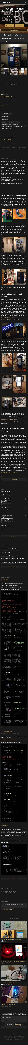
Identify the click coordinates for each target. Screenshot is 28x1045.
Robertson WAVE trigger (7, 126)
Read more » (4, 476)
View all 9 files (14, 536)
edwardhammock (7, 1006)
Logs (6, 41)
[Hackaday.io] (6, 2)
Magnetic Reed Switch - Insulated (9, 472)
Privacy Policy (14, 1037)
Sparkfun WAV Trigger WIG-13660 (9, 419)
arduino (17, 122)
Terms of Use (7, 1037)
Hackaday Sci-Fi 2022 (6, 128)
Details (10, 38)
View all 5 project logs (14, 879)
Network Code (4, 579)
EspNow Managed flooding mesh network (11, 939)
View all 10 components (14, 567)
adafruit (23, 126)
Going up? (14, 1033)
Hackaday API (21, 1037)
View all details (14, 479)
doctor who (15, 124)
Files (15, 38)
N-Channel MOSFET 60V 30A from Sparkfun (11, 320)
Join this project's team (6, 96)
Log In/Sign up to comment (8, 909)
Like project (19, 25)
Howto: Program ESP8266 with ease (9, 983)
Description (5, 38)
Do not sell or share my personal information (14, 1039)
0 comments (16, 581)
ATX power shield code (6, 731)
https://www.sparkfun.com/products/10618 (13, 750)
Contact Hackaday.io (13, 1036)
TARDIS (3, 122)
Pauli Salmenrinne (7, 984)
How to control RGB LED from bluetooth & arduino (12, 961)
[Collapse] (10, 577)
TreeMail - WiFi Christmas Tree (8, 1004)
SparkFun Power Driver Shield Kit (9, 740)
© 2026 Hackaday (14, 1041)
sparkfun (17, 126)
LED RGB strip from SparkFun (8, 317)
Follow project (9, 25)
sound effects (10, 122)
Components (21, 38)
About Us (5, 1036)
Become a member (5, 1014)
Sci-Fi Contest (7, 139)
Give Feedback (21, 1036)
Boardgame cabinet (6, 124)
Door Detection (4, 825)
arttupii (4, 941)
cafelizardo (15, 22)
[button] (25, 2)
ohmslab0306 (6, 963)
